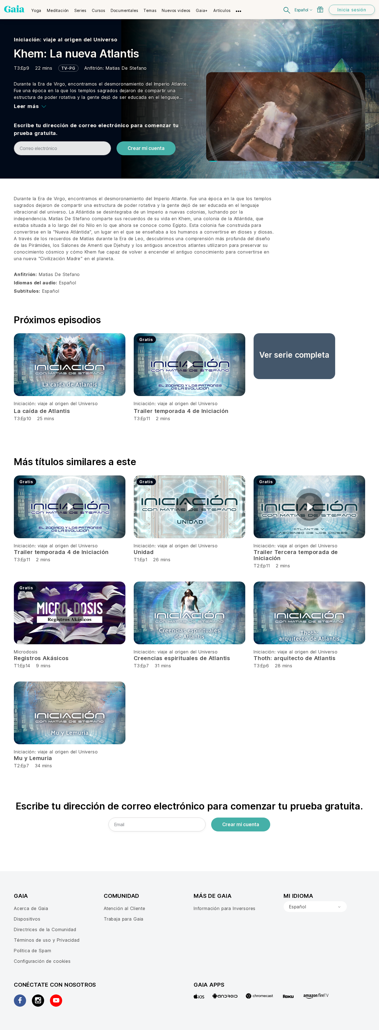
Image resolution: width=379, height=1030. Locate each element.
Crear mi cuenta (146, 148)
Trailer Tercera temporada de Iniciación (296, 555)
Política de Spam (32, 950)
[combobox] (315, 906)
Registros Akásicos (41, 658)
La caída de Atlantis (42, 411)
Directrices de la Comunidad (45, 929)
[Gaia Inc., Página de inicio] (14, 8)
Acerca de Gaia (31, 908)
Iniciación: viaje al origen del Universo (65, 39)
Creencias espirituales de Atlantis (182, 658)
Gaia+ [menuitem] (202, 10)
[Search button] (287, 9)
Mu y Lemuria (33, 758)
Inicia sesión (351, 9)
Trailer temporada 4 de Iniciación (181, 411)
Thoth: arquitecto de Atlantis (295, 658)
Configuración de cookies (42, 961)
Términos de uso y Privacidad (47, 940)
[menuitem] (36, 8)
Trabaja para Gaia (123, 919)
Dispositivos (27, 919)
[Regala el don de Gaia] (320, 9)
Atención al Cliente (124, 908)
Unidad (144, 552)
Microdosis (26, 652)
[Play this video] (189, 365)
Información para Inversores (225, 908)
